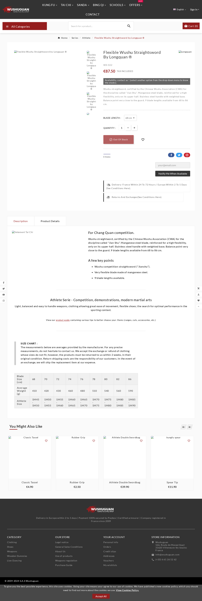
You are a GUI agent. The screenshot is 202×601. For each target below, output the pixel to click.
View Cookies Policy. (127, 590)
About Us (60, 551)
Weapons (12, 551)
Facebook (171, 155)
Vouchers (108, 560)
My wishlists (110, 565)
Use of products (64, 556)
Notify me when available (172, 173)
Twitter (179, 155)
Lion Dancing (14, 560)
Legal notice (61, 542)
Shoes (10, 546)
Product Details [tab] (50, 221)
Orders (107, 546)
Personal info (110, 542)
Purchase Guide (63, 565)
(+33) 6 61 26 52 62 (166, 559)
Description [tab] (21, 221)
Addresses (109, 556)
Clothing (12, 542)
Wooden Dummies (17, 556)
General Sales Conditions (69, 546)
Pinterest (187, 155)
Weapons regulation (66, 560)
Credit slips (109, 551)
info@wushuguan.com (167, 554)
